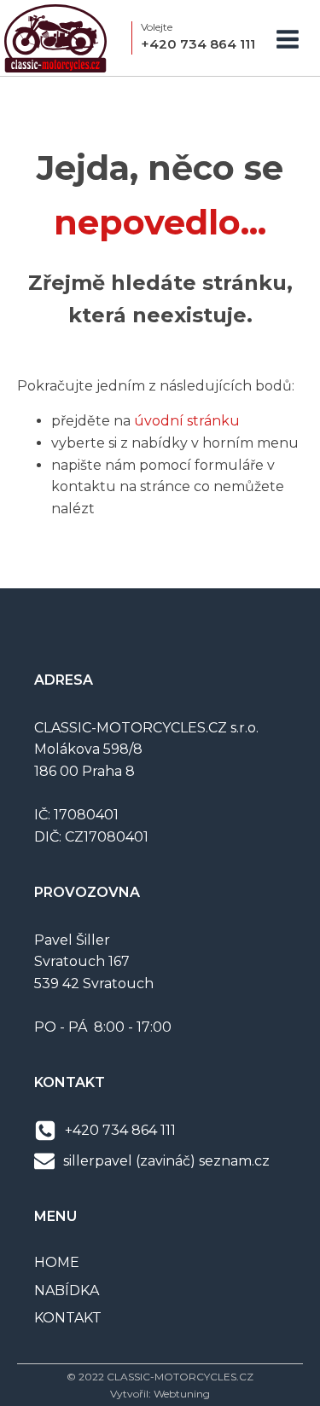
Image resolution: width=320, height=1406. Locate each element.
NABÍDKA (66, 1290)
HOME (56, 1262)
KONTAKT (68, 1318)
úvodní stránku (187, 421)
